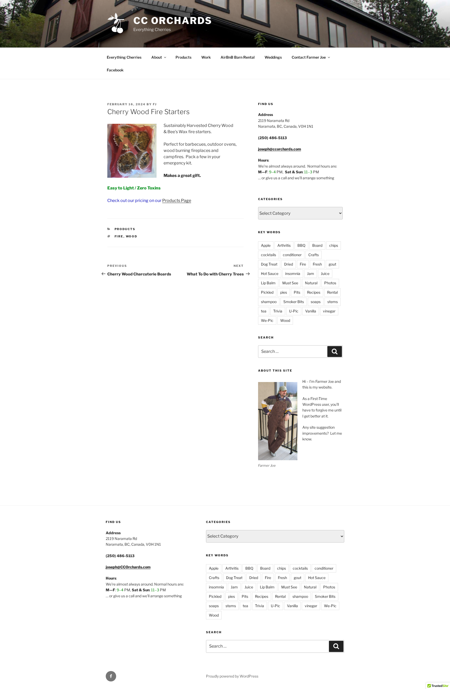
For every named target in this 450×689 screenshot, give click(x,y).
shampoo (269, 301)
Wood (132, 236)
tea (263, 311)
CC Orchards (172, 20)
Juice (325, 273)
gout (332, 264)
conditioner (292, 255)
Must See (290, 283)
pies (283, 292)
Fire (119, 236)
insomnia (292, 273)
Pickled (267, 292)
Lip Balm (268, 283)
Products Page (176, 200)
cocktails (268, 255)
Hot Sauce (269, 273)
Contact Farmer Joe (309, 57)
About (156, 57)
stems (332, 301)
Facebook (115, 70)
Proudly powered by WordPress (232, 676)
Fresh (317, 264)
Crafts (313, 255)
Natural (311, 283)
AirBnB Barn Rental (238, 57)
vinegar (329, 311)
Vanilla (310, 311)
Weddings (273, 57)
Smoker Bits (293, 301)
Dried (288, 264)
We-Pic (267, 320)
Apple (266, 245)
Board (317, 245)
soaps (316, 301)
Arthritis (284, 245)
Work (206, 57)
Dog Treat (269, 264)
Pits (297, 292)
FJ (155, 104)
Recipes (313, 292)
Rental (332, 292)
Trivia (277, 311)
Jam (310, 273)
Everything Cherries (124, 57)
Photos (330, 283)
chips (333, 245)
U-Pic (293, 311)
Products (183, 57)
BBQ (301, 245)
